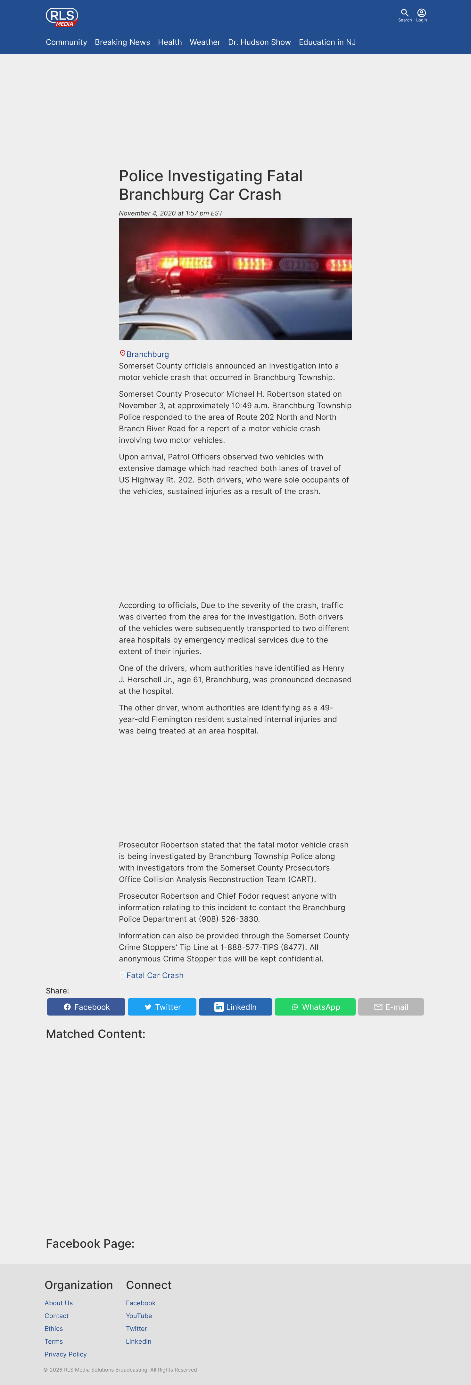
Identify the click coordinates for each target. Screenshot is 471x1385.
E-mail (396, 1007)
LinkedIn (240, 1007)
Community (66, 42)
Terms (54, 1341)
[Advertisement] (235, 114)
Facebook (91, 1007)
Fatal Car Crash (155, 975)
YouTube (139, 1316)
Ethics (54, 1328)
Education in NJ (327, 42)
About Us (59, 1303)
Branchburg (148, 354)
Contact (57, 1316)
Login (421, 19)
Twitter (167, 1007)
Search (405, 19)
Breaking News (122, 42)
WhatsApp (320, 1007)
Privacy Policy (66, 1354)
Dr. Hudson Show (259, 42)
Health (170, 42)
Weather (205, 42)
